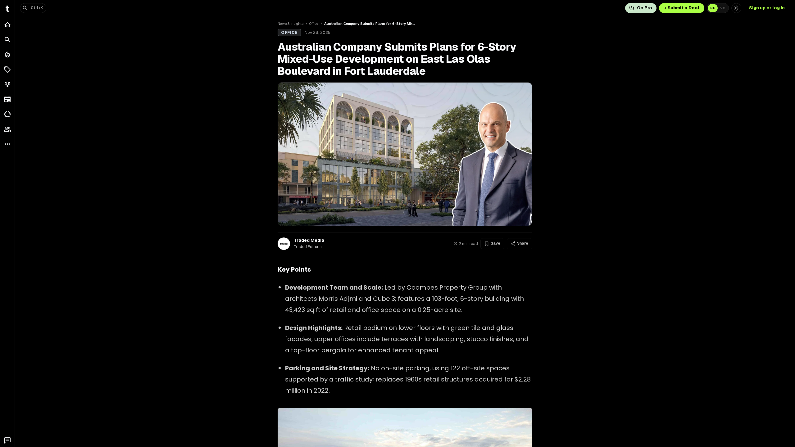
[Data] (7, 114)
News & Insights (290, 23)
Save (495, 243)
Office (313, 23)
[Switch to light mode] (736, 8)
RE (712, 8)
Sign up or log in (767, 8)
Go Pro (644, 8)
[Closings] (7, 54)
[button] (7, 69)
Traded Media (309, 240)
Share (522, 243)
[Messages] (7, 440)
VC (722, 8)
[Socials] (7, 129)
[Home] (7, 25)
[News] (7, 99)
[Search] (7, 40)
